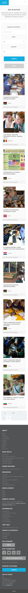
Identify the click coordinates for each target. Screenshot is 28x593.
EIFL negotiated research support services (13, 458)
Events (4, 494)
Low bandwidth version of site (10, 527)
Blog (3, 492)
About (3, 433)
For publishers (6, 514)
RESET (14, 66)
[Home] (4, 2)
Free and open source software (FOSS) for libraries (13, 477)
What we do (5, 454)
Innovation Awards (7, 463)
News (3, 490)
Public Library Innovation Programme (10, 107)
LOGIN (9, 545)
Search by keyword (13, 27)
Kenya (9, 103)
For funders (5, 518)
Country (13, 47)
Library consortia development (10, 480)
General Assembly (7, 461)
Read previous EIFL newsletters (10, 562)
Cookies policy (6, 534)
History (4, 435)
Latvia (9, 215)
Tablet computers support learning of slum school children (12, 324)
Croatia (10, 253)
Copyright (4, 474)
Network (4, 442)
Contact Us (5, 448)
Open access (5, 483)
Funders (4, 443)
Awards (4, 440)
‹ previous (13, 413)
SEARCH (14, 58)
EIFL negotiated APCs (7, 459)
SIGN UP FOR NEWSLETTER (14, 558)
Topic (13, 37)
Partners (4, 445)
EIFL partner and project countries (11, 469)
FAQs (3, 447)
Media (3, 496)
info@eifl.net (9, 585)
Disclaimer (5, 538)
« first (4, 413)
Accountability (6, 438)
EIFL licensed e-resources (8, 456)
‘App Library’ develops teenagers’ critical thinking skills (12, 136)
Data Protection (6, 533)
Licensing (4, 481)
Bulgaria (10, 403)
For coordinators (6, 521)
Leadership (5, 436)
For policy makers (6, 516)
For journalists (6, 520)
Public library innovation (8, 485)
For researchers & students (9, 513)
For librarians (5, 511)
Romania (10, 140)
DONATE (14, 570)
